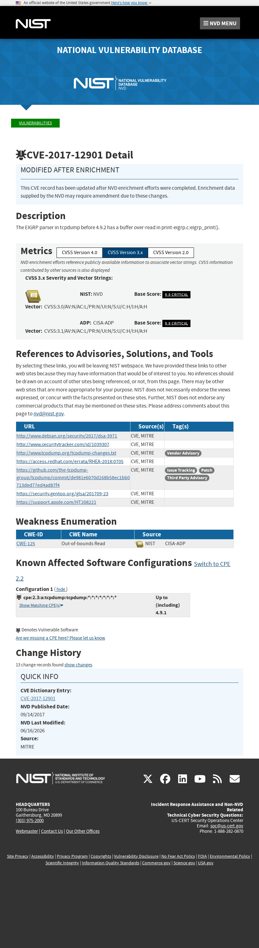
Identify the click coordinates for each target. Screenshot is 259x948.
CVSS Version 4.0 (79, 252)
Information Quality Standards (110, 863)
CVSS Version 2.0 (171, 252)
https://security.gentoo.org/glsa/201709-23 (62, 494)
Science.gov (184, 863)
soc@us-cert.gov (226, 826)
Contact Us (52, 831)
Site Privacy (17, 856)
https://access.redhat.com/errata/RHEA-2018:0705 (69, 461)
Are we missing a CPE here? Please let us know (60, 638)
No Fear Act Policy (178, 856)
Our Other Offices (82, 831)
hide (61, 590)
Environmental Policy (230, 856)
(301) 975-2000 (30, 820)
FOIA (202, 856)
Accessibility (42, 856)
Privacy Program (72, 856)
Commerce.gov (156, 863)
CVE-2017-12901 (38, 698)
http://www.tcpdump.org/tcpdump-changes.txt (66, 453)
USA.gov (206, 863)
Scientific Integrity (62, 863)
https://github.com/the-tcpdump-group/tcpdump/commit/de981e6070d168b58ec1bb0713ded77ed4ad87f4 (73, 477)
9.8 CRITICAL (176, 294)
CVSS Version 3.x (125, 252)
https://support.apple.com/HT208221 (56, 502)
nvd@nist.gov (48, 413)
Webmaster (27, 831)
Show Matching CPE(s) (39, 605)
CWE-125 (25, 543)
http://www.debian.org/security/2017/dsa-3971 (66, 436)
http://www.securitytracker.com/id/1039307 (62, 444)
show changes (78, 665)
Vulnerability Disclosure (136, 856)
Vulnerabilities (35, 123)
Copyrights (101, 856)
